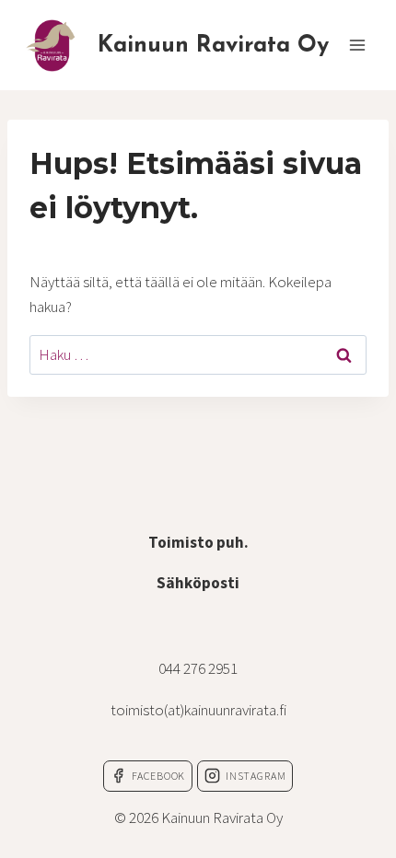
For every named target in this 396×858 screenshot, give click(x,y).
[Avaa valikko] (357, 44)
